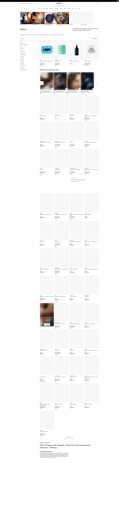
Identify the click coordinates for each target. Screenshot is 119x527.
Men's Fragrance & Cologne (52, 445)
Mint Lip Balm (72, 115)
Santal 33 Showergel (73, 404)
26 (71, 438)
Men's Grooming (47, 24)
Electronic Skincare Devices (78, 445)
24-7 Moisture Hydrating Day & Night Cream (91, 116)
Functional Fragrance (73, 296)
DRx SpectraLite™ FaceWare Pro (45, 142)
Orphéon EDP (72, 350)
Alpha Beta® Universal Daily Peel (60, 142)
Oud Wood (41, 169)
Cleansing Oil (87, 296)
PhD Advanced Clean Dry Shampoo (90, 142)
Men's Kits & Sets (84, 24)
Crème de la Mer (57, 350)
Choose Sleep (42, 241)
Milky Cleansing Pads (88, 214)
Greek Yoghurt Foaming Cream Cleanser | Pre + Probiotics (91, 377)
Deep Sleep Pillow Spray (44, 431)
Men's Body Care (48, 34)
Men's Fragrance (23, 24)
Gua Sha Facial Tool (43, 115)
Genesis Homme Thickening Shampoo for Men (91, 351)
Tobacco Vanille (57, 241)
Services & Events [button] (23, 3)
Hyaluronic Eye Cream (73, 376)
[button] (96, 38)
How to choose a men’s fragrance (78, 179)
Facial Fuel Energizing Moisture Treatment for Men (47, 297)
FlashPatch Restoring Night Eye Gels (61, 214)
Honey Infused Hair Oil (58, 404)
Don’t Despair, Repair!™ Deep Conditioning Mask (45, 404)
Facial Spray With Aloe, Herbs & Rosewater (92, 169)
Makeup (53, 447)
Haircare (44, 447)
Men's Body (71, 24)
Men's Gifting (60, 34)
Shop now (47, 324)
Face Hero (71, 142)
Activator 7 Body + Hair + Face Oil (60, 376)
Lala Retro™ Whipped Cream (59, 323)
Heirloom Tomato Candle (44, 350)
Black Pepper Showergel (88, 404)
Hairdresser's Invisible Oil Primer (75, 169)
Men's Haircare (59, 24)
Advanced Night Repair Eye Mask (75, 241)
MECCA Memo (29, 3)
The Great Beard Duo (58, 115)
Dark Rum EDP (57, 169)
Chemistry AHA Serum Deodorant (60, 296)
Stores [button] (35, 3)
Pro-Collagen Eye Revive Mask (90, 323)
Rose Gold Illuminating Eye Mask (75, 323)
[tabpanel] (59, 238)
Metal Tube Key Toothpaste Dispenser (91, 241)
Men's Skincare (35, 24)
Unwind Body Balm (43, 376)
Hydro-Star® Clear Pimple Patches (45, 214)
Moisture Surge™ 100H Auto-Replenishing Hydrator (76, 215)
